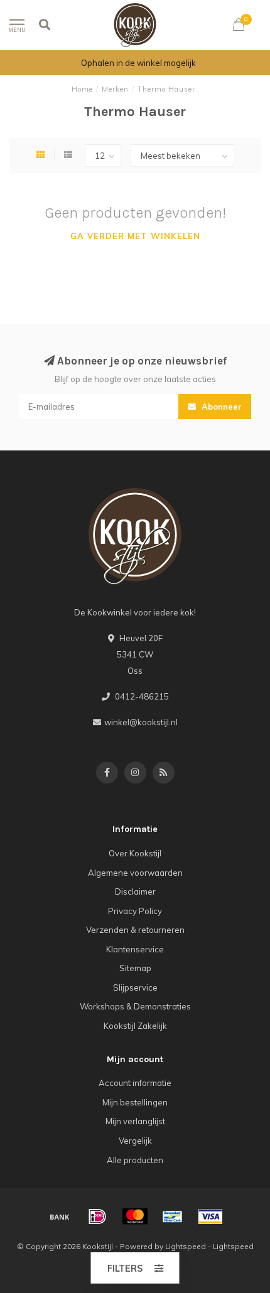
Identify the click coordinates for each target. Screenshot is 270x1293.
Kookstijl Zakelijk (135, 1026)
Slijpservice (135, 987)
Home (82, 89)
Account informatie (135, 1083)
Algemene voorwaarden (135, 873)
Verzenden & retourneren (135, 930)
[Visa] (210, 1216)
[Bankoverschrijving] (59, 1216)
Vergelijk (135, 1141)
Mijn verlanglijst (135, 1121)
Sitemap (135, 968)
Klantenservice (135, 949)
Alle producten (135, 1160)
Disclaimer (135, 891)
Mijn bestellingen (135, 1102)
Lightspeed (185, 1246)
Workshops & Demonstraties (135, 1006)
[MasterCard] (135, 1216)
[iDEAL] (97, 1216)
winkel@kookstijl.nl (141, 722)
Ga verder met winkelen (135, 236)
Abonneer (220, 407)
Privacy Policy (135, 911)
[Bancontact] (172, 1216)
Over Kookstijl (135, 853)
